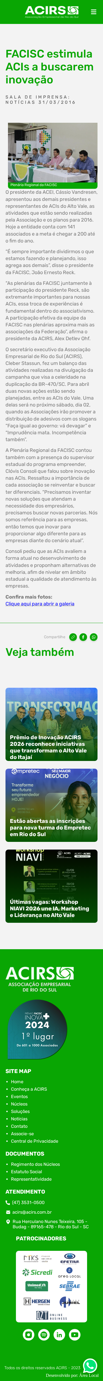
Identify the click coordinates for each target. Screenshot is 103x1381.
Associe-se (22, 1133)
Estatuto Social (26, 1171)
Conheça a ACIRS (29, 1089)
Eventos (19, 1096)
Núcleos (19, 1104)
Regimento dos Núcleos (35, 1164)
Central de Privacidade (34, 1141)
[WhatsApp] (94, 637)
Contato (19, 1126)
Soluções (20, 1111)
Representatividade (31, 1179)
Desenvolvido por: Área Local (72, 1375)
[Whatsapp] (90, 1367)
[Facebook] (83, 637)
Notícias (19, 1118)
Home (17, 1081)
